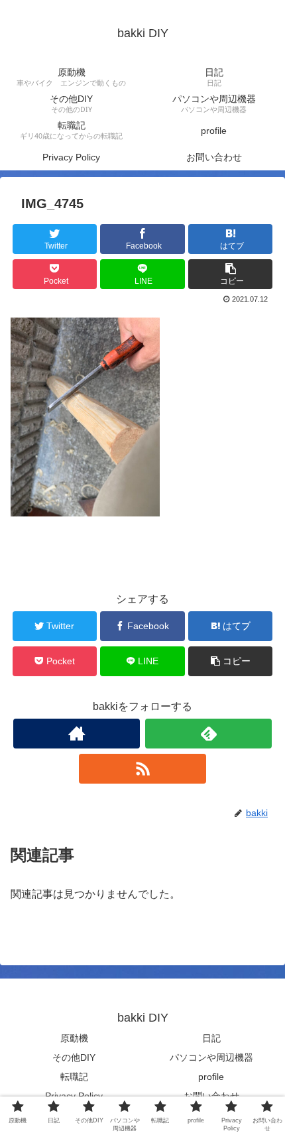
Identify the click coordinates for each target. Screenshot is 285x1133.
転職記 (74, 1076)
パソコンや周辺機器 (211, 1057)
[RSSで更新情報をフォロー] (142, 769)
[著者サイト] (76, 733)
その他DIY (73, 1057)
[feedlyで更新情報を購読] (208, 733)
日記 (211, 1038)
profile (211, 1076)
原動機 (74, 1038)
